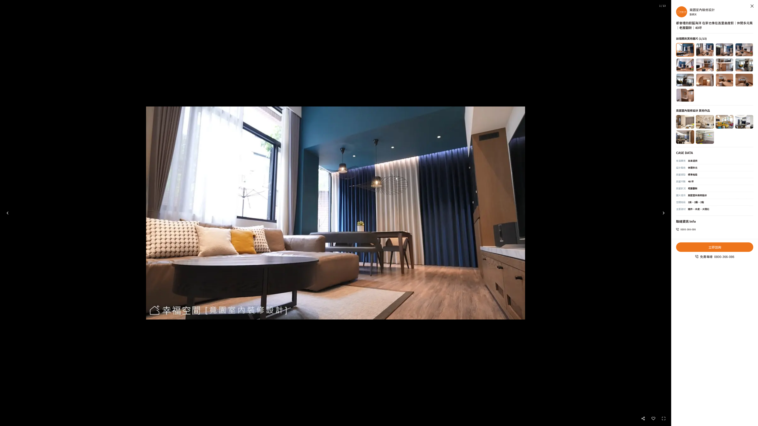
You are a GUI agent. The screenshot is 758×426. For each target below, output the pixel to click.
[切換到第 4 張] (744, 50)
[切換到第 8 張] (744, 65)
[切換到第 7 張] (725, 65)
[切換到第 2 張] (705, 50)
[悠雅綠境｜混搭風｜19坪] (685, 122)
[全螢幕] (663, 418)
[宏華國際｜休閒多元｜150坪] (725, 122)
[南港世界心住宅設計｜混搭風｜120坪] (744, 122)
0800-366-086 (688, 229)
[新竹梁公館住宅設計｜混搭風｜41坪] (685, 137)
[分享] (643, 418)
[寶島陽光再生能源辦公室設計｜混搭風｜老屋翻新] (705, 137)
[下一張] (663, 213)
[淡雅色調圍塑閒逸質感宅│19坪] (705, 122)
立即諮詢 (714, 247)
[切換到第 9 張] (685, 80)
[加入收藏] (653, 418)
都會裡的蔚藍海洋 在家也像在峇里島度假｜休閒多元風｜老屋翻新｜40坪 (714, 25)
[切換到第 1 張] (685, 50)
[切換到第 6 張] (705, 65)
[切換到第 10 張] (705, 80)
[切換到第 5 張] (685, 65)
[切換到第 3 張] (725, 50)
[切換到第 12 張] (744, 80)
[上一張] (7, 213)
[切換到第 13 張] (685, 95)
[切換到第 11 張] (725, 80)
